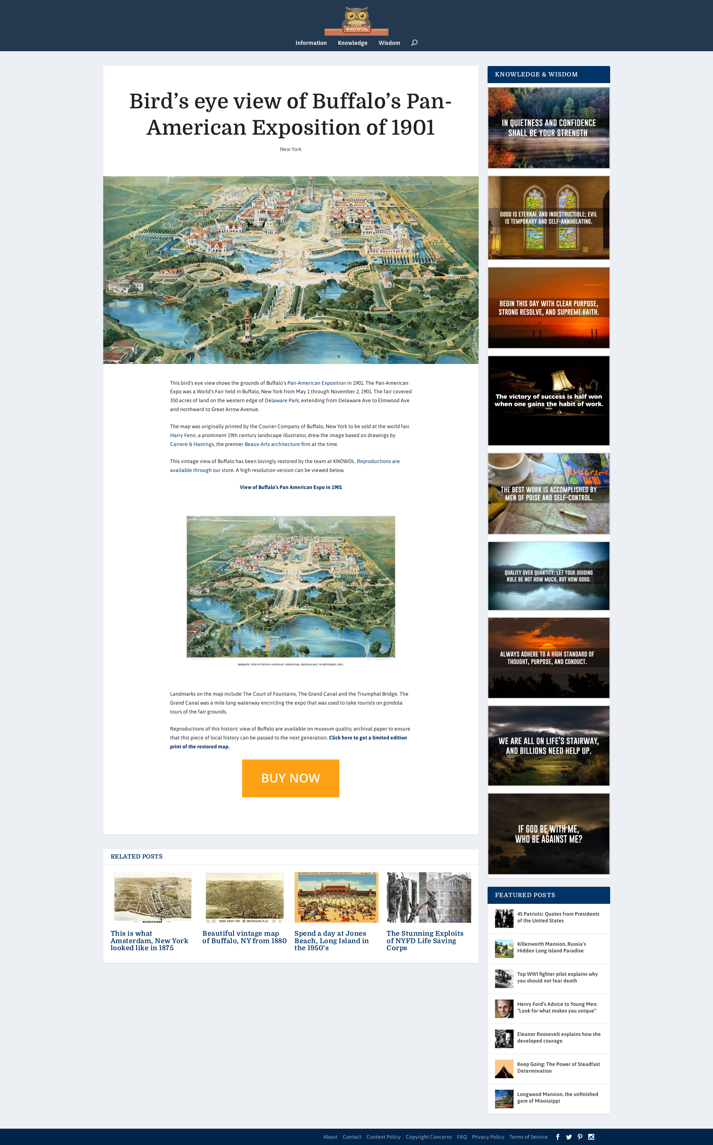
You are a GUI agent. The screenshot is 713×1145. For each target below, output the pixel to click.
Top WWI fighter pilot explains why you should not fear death (557, 977)
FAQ (462, 1137)
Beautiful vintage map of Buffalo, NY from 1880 (244, 937)
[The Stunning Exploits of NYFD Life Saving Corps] (429, 897)
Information (311, 43)
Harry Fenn (183, 435)
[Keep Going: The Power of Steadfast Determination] (504, 1069)
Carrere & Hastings (192, 444)
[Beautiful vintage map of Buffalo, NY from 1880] (244, 897)
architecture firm (290, 444)
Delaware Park (282, 400)
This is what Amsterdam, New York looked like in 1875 (150, 940)
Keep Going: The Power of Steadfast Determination (558, 1067)
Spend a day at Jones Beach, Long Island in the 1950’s (331, 940)
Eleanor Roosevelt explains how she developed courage (559, 1037)
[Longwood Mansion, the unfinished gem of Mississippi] (504, 1099)
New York (291, 149)
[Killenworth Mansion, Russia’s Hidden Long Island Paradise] (504, 948)
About (330, 1137)
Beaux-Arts (257, 444)
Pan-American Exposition (316, 383)
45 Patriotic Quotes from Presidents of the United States (558, 917)
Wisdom (389, 43)
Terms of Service (528, 1137)
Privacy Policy (488, 1137)
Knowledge (353, 43)
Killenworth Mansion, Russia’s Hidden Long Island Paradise (551, 947)
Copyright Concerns (429, 1137)
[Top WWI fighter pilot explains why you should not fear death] (504, 979)
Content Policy (384, 1137)
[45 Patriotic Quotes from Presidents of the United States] (504, 918)
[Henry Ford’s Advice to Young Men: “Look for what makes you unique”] (504, 1009)
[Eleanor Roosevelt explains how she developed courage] (504, 1039)
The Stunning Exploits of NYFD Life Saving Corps (425, 940)
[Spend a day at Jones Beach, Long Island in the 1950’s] (336, 897)
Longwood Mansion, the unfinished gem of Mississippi (557, 1097)
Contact (352, 1137)
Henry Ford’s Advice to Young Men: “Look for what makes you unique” (557, 1007)
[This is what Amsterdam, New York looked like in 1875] (153, 897)
